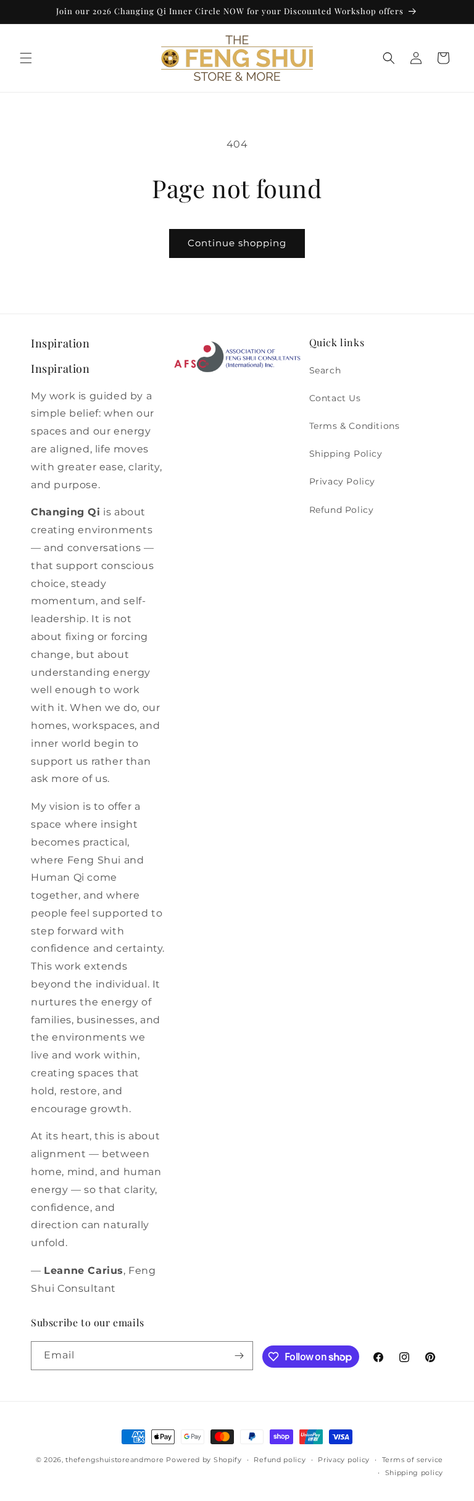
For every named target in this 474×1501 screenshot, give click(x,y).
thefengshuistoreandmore (114, 1459)
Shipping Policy (346, 453)
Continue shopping (237, 243)
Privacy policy (344, 1459)
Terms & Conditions (354, 425)
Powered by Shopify (204, 1459)
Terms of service (412, 1459)
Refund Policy (341, 509)
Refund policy (280, 1459)
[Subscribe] (238, 1355)
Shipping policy (414, 1472)
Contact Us (335, 398)
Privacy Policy (342, 481)
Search (325, 370)
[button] (26, 58)
